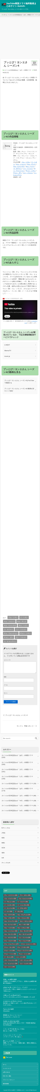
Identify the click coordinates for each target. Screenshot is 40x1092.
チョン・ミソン (24, 954)
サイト (6, 693)
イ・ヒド (8, 911)
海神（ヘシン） (16, 1041)
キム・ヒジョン (10, 924)
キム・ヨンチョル (25, 934)
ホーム (4, 1064)
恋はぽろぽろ (16, 995)
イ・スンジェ (9, 908)
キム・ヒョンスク (18, 166)
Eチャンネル (6, 828)
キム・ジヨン (9, 918)
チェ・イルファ (10, 941)
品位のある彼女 (14, 1021)
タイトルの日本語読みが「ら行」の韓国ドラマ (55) (19, 805)
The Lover (9, 1057)
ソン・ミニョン (28, 168)
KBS (3, 838)
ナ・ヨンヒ (8, 957)
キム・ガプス (9, 914)
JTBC (3, 833)
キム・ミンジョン (10, 931)
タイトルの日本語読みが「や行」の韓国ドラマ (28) (19, 800)
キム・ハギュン (26, 921)
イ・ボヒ (19, 911)
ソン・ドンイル (24, 937)
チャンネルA (6, 862)
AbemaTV (7, 350)
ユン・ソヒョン (28, 173)
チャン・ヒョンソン (28, 944)
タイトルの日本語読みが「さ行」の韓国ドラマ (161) (17, 770)
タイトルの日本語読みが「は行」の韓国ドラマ (17, 70)
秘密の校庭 (13, 979)
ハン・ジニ (20, 957)
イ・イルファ (22, 901)
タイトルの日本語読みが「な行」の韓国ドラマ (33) (19, 783)
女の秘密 (11, 1009)
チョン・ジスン (31, 170)
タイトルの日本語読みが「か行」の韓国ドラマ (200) (17, 763)
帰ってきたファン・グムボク (19, 987)
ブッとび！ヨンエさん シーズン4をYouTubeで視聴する (19, 382)
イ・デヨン (22, 908)
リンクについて (7, 1068)
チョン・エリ (9, 950)
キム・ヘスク (9, 928)
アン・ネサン (25, 895)
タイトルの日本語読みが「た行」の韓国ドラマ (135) (17, 777)
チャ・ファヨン (23, 947)
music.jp (7, 356)
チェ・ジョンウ (24, 941)
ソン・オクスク (10, 937)
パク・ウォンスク (10, 960)
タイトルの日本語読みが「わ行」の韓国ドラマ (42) (19, 810)
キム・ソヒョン (23, 918)
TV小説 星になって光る (17, 1029)
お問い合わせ (6, 1072)
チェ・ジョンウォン (11, 944)
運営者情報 (6, 1083)
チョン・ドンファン (24, 950)
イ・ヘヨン (24, 617)
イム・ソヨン (26, 162)
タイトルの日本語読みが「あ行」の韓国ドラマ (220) (17, 756)
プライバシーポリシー (9, 1079)
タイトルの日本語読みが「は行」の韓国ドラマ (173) (17, 790)
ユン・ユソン (9, 966)
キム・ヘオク (24, 924)
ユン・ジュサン (26, 963)
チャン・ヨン (9, 947)
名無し (5, 979)
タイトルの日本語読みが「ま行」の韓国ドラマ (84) (19, 795)
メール (6, 685)
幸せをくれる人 (17, 1001)
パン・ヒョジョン (10, 963)
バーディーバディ (16, 1035)
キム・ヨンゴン (10, 934)
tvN (3, 858)
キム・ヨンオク (26, 931)
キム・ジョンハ (21, 164)
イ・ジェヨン (9, 905)
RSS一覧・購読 (7, 1076)
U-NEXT (7, 345)
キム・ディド (31, 164)
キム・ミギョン (23, 928)
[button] (36, 738)
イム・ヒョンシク (25, 898)
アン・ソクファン (10, 895)
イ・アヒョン (9, 901)
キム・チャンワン (10, 921)
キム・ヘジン (30, 166)
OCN (3, 848)
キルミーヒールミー (16, 1015)
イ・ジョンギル (23, 905)
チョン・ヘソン (10, 954)
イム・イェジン (10, 898)
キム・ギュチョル (23, 914)
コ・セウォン (17, 168)
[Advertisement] (20, 37)
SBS (3, 853)
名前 (5, 677)
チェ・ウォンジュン (10, 633)
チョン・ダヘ (17, 173)
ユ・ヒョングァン (10, 641)
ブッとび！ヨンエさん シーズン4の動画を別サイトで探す (19, 390)
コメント (7, 660)
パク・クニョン (26, 960)
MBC (3, 843)
